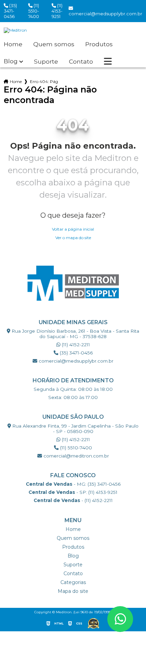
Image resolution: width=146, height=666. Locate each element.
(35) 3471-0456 (10, 11)
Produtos (99, 44)
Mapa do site (73, 591)
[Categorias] (108, 62)
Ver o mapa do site (73, 237)
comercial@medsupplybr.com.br (75, 361)
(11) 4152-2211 (75, 344)
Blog (11, 61)
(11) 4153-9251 (57, 11)
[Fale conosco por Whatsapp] (120, 619)
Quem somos (53, 44)
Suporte (46, 62)
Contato (81, 62)
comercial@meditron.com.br (75, 456)
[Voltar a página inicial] (73, 30)
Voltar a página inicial (73, 229)
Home (13, 44)
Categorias (73, 582)
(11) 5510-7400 (33, 11)
